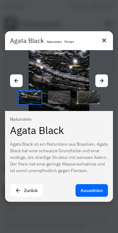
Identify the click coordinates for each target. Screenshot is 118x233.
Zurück (31, 190)
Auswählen (92, 190)
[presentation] (59, 116)
